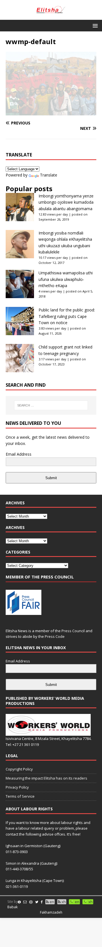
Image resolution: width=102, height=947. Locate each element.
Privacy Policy (17, 787)
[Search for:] (51, 405)
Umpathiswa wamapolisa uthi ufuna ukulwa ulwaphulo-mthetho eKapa (66, 279)
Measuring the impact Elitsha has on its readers (46, 778)
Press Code (55, 636)
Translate (48, 175)
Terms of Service (20, 796)
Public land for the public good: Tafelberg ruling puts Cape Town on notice (67, 316)
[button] (94, 25)
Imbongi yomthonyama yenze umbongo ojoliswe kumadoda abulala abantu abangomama (66, 202)
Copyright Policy (19, 769)
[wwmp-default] (51, 112)
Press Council (73, 630)
